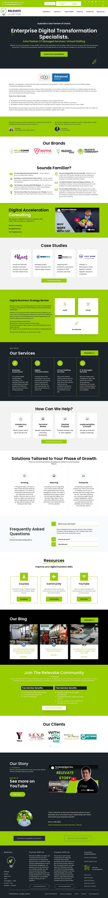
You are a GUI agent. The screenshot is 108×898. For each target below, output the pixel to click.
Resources (100, 12)
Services (57, 12)
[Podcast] (103, 5)
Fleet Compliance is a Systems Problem (54, 650)
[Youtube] (96, 2)
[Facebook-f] (85, 2)
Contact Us (90, 12)
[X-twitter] (99, 2)
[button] (75, 524)
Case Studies (69, 12)
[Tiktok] (103, 2)
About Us (80, 12)
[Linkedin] (92, 2)
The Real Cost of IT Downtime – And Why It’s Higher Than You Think (84, 651)
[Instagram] (89, 2)
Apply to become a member (53, 708)
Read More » (23, 657)
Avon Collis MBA (54, 822)
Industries (46, 12)
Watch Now (17, 794)
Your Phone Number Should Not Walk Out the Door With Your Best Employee (24, 651)
